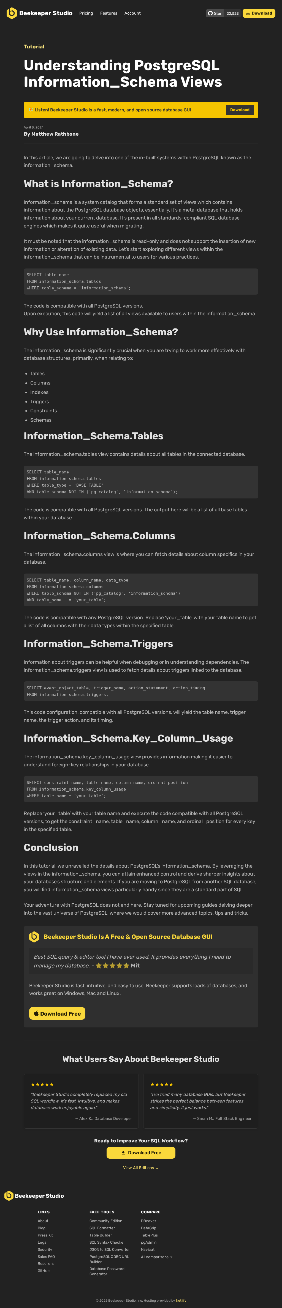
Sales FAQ (46, 1256)
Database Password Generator (107, 1271)
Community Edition (106, 1221)
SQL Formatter (102, 1228)
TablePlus (149, 1235)
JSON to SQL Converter (110, 1249)
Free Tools (102, 1212)
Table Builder (101, 1235)
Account (132, 13)
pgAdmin (148, 1242)
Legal (42, 1242)
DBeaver (148, 1221)
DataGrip (148, 1228)
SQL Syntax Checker (107, 1242)
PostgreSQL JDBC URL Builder (109, 1259)
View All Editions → (141, 1168)
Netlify (181, 1300)
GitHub (44, 1270)
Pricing (86, 13)
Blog (41, 1228)
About (43, 1221)
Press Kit (45, 1235)
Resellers (46, 1263)
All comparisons (155, 1257)
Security (45, 1249)
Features (108, 13)
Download (259, 13)
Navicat (147, 1249)
